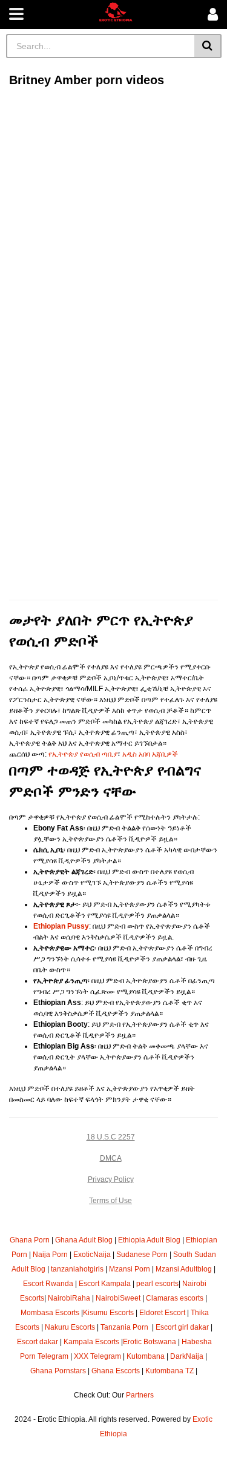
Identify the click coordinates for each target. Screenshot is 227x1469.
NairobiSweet (118, 1298)
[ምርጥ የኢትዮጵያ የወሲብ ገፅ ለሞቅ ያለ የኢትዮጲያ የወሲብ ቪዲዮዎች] (115, 11)
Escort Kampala (105, 1283)
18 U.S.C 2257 (111, 1137)
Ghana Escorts (115, 1371)
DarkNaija (186, 1356)
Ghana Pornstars (58, 1371)
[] (208, 46)
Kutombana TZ (169, 1371)
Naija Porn (50, 1254)
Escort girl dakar (182, 1327)
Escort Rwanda (48, 1283)
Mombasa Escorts (50, 1312)
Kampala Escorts (91, 1342)
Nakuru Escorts (70, 1327)
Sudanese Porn (142, 1254)
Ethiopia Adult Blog (149, 1240)
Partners (140, 1395)
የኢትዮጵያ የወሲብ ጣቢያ (82, 754)
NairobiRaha (69, 1298)
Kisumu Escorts (108, 1312)
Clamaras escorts (174, 1298)
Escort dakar (37, 1342)
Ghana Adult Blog (84, 1240)
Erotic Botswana (149, 1342)
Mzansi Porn (129, 1269)
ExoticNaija (92, 1254)
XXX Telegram (97, 1356)
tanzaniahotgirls (77, 1269)
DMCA (111, 1158)
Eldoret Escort (162, 1312)
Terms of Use (110, 1200)
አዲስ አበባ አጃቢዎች (150, 754)
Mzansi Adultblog (184, 1269)
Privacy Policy (111, 1179)
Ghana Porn (30, 1240)
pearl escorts (157, 1283)
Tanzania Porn (125, 1327)
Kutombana (146, 1356)
